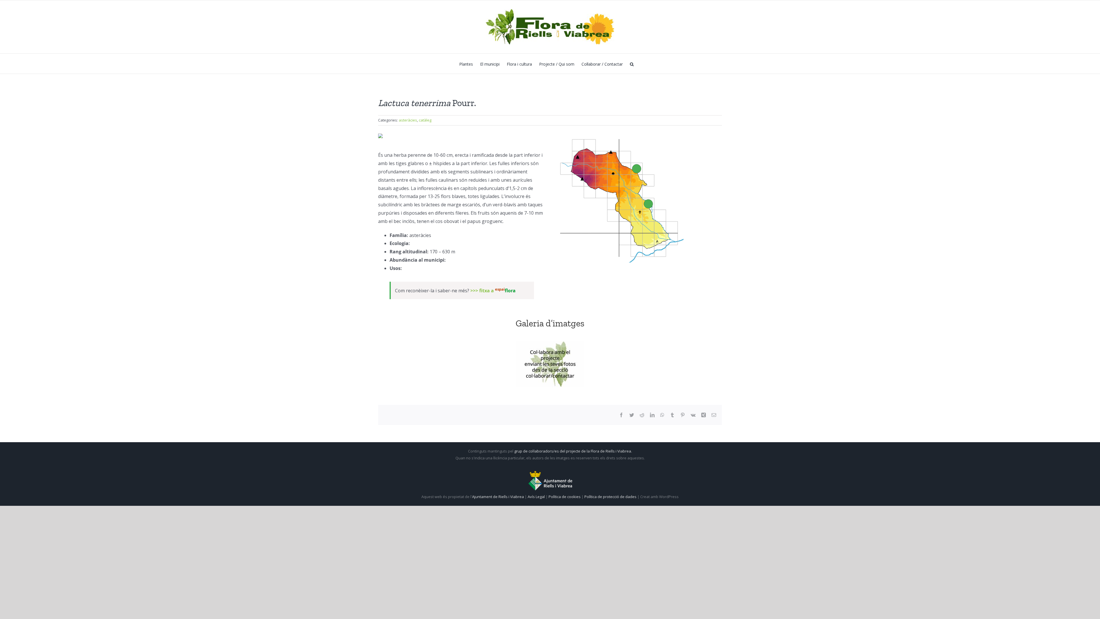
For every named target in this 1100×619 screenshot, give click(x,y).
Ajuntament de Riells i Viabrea (498, 496)
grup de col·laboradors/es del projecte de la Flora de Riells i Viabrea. (573, 451)
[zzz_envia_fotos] (550, 364)
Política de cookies (565, 496)
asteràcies (408, 120)
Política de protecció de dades (610, 496)
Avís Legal (536, 496)
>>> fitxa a (493, 290)
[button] (632, 64)
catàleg (425, 120)
